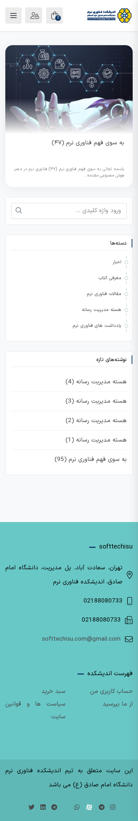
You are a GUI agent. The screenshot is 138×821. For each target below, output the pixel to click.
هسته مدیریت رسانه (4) (96, 381)
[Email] (66, 808)
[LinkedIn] (43, 808)
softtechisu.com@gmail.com (81, 639)
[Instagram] (112, 808)
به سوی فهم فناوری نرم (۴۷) (88, 143)
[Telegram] (101, 808)
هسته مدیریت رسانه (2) (96, 420)
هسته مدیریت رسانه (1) (96, 440)
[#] (54, 808)
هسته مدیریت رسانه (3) (96, 401)
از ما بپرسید (118, 704)
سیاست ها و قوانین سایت (35, 710)
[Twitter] (32, 808)
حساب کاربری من (111, 691)
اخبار (117, 262)
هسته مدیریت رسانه (101, 309)
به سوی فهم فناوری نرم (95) (90, 459)
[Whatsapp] (77, 808)
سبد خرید (53, 691)
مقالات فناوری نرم (104, 294)
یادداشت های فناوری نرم (97, 325)
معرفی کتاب (109, 278)
